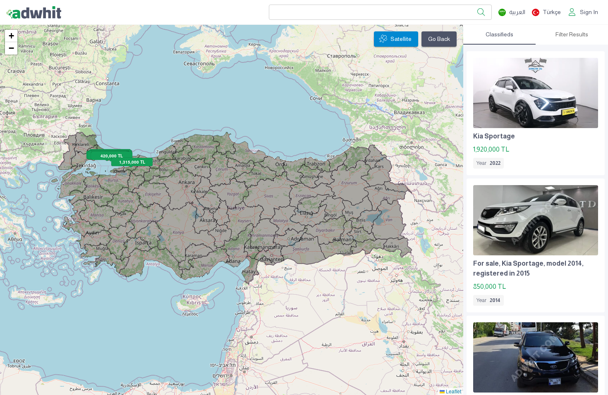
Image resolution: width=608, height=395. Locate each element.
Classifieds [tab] (499, 34)
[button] (11, 36)
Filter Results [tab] (571, 34)
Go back (439, 39)
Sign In (589, 12)
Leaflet (453, 391)
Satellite (401, 39)
